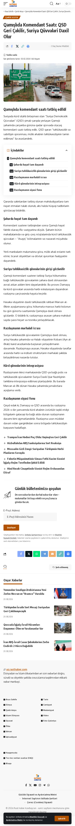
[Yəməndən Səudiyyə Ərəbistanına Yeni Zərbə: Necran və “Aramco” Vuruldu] (63, 593)
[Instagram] (40, 785)
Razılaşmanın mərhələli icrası (30, 177)
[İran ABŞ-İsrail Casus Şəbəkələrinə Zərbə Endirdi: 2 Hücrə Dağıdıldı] (63, 645)
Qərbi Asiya (11, 17)
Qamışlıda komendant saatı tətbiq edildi (32, 158)
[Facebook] (26, 785)
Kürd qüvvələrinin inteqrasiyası (31, 183)
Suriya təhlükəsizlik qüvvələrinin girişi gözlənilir (40, 170)
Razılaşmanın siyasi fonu (28, 189)
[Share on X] (17, 46)
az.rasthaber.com (16, 669)
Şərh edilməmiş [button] (62, 567)
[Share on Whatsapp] (36, 554)
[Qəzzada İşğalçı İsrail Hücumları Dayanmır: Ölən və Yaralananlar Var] (63, 628)
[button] (62, 818)
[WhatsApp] (49, 785)
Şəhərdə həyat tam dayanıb (29, 164)
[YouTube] (35, 785)
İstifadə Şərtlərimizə (33, 535)
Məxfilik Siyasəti (37, 817)
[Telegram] (44, 785)
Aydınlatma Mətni (14, 820)
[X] (30, 785)
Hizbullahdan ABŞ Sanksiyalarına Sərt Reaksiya (34, 443)
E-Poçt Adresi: (11, 510)
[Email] (52, 554)
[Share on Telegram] (44, 554)
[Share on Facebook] (11, 46)
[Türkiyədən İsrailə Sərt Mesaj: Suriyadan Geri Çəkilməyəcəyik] (63, 610)
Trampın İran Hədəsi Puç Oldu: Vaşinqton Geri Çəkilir (37, 437)
